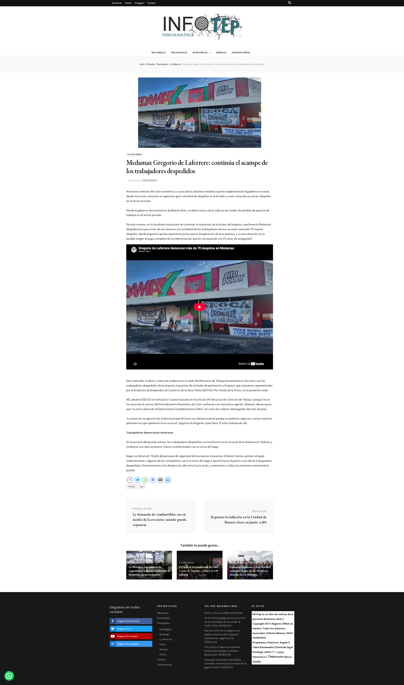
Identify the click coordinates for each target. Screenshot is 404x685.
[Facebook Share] (130, 480)
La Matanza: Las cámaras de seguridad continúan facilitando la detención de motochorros (149, 570)
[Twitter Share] (138, 480)
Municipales (200, 52)
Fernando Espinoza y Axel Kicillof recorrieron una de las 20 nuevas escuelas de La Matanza (250, 570)
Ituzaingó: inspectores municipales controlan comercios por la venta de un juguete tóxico (225, 663)
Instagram (139, 3)
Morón (162, 654)
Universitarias (241, 52)
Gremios (221, 52)
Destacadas (237, 562)
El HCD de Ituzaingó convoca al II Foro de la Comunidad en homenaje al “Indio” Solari (225, 622)
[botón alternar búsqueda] (289, 2)
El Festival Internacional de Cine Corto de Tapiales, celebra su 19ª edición (198, 570)
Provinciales (179, 52)
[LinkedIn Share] (168, 480)
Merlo (162, 644)
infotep (132, 486)
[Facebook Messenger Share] (153, 480)
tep (141, 486)
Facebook (117, 3)
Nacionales (159, 52)
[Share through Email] (160, 480)
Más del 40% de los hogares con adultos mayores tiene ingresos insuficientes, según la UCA (222, 634)
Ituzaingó (164, 634)
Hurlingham (165, 629)
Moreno (163, 649)
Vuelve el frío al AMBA (216, 612)
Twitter (128, 3)
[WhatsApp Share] (145, 480)
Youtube (151, 3)
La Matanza (135, 154)
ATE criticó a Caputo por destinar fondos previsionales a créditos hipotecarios (222, 651)
